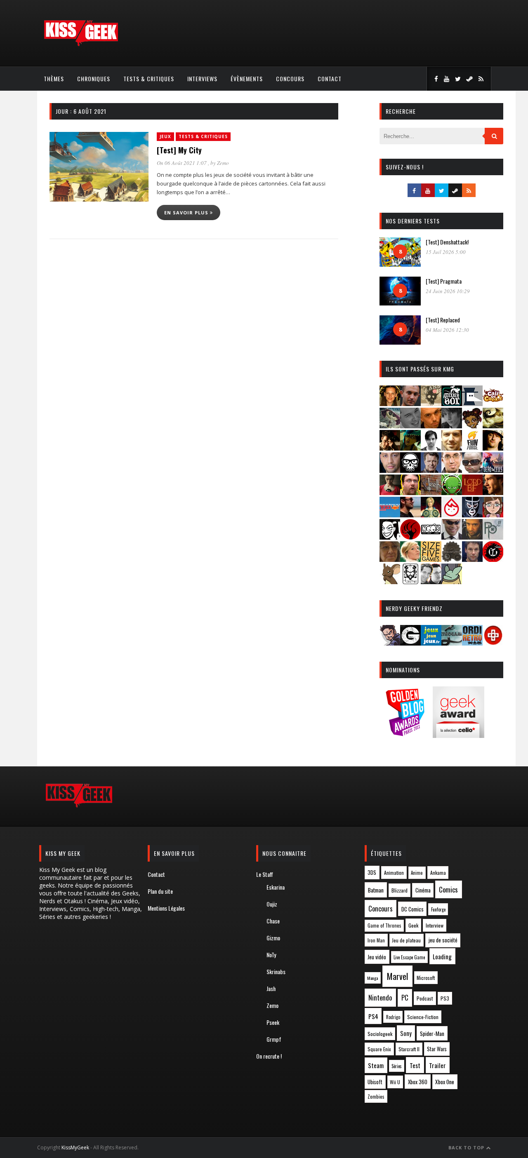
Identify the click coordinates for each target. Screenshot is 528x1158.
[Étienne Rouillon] (390, 448)
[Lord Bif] (472, 492)
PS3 (445, 998)
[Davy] (431, 425)
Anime (417, 872)
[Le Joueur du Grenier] (410, 492)
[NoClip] (410, 537)
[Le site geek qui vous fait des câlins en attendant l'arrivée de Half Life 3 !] (81, 44)
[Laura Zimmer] (390, 492)
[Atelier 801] (451, 403)
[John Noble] (431, 470)
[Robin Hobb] (390, 559)
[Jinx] (410, 470)
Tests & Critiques (148, 78)
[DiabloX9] (451, 425)
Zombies (376, 1096)
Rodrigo (393, 1017)
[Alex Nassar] (410, 403)
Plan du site (160, 891)
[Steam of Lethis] (451, 559)
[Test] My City (179, 150)
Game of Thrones (384, 925)
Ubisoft (375, 1082)
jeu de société (443, 940)
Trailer (437, 1065)
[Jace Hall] (390, 470)
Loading (442, 956)
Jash (271, 988)
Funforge (438, 909)
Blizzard (399, 890)
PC (404, 998)
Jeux (165, 136)
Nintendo (380, 997)
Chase (273, 920)
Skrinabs (275, 971)
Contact (330, 78)
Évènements (247, 78)
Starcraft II (409, 1048)
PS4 (373, 1016)
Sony (406, 1033)
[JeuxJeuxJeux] (431, 643)
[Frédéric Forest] (451, 448)
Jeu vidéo (377, 957)
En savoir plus (187, 212)
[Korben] (472, 470)
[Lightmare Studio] (451, 492)
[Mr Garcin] (472, 514)
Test (415, 1065)
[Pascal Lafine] (451, 537)
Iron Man (376, 940)
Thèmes (54, 78)
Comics (448, 889)
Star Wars (437, 1049)
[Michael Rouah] (451, 514)
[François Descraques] (431, 448)
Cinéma (423, 890)
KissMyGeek (75, 1147)
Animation (394, 872)
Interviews (202, 78)
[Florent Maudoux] (410, 448)
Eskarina (275, 887)
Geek (413, 925)
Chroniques (93, 78)
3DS (372, 872)
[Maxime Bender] (410, 514)
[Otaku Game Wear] (493, 643)
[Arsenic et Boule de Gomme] (431, 403)
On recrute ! (269, 1056)
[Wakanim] (431, 581)
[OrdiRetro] (472, 643)
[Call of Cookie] (493, 403)
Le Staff (264, 874)
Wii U (395, 1081)
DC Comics (412, 909)
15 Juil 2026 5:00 (446, 252)
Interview (434, 925)
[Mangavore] (390, 514)
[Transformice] (390, 581)
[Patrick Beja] (472, 537)
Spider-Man (432, 1033)
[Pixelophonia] (493, 537)
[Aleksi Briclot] (390, 403)
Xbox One (444, 1082)
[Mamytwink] (493, 492)
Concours (290, 78)
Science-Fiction (422, 1016)
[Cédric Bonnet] (410, 425)
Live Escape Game (409, 957)
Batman (376, 890)
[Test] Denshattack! (447, 241)
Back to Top (467, 1147)
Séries (396, 1066)
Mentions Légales (166, 908)
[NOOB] (431, 537)
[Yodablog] (451, 581)
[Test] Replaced (443, 319)
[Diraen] (472, 425)
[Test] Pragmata (444, 281)
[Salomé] (410, 559)
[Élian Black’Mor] (493, 425)
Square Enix (379, 1048)
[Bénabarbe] (472, 403)
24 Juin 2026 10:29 (448, 291)
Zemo (223, 163)
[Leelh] (431, 492)
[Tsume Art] (410, 581)
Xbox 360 (417, 1082)
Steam (376, 1065)
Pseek (272, 1022)
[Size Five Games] (431, 559)
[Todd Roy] (472, 559)
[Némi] (390, 537)
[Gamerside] (410, 643)
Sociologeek (380, 1033)
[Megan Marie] (431, 514)
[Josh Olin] (451, 470)
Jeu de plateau (406, 940)
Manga (372, 978)
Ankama (438, 872)
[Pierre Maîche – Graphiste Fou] (390, 643)
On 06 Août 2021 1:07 (182, 163)
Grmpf (273, 1039)
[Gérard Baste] (493, 448)
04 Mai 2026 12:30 (447, 330)
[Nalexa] (493, 514)
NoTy (271, 954)
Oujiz (271, 904)
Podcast (425, 998)
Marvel (397, 976)
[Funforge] (472, 448)
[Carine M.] (390, 425)
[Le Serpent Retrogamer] (451, 643)
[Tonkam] (493, 559)
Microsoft (426, 977)
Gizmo (273, 937)
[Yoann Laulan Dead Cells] (493, 470)
